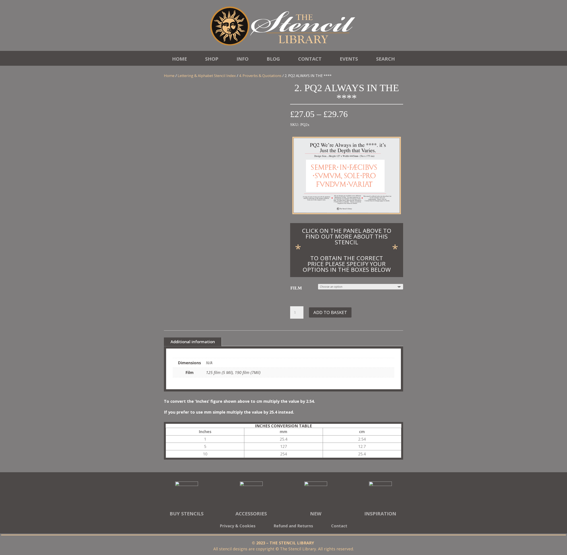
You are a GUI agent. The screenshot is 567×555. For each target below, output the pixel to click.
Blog (273, 58)
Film (296, 287)
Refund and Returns (293, 526)
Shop (211, 58)
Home (179, 58)
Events (349, 58)
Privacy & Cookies (237, 526)
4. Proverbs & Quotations (260, 75)
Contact (310, 58)
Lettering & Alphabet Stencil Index (207, 75)
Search (385, 58)
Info (243, 58)
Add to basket (330, 312)
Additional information (193, 341)
